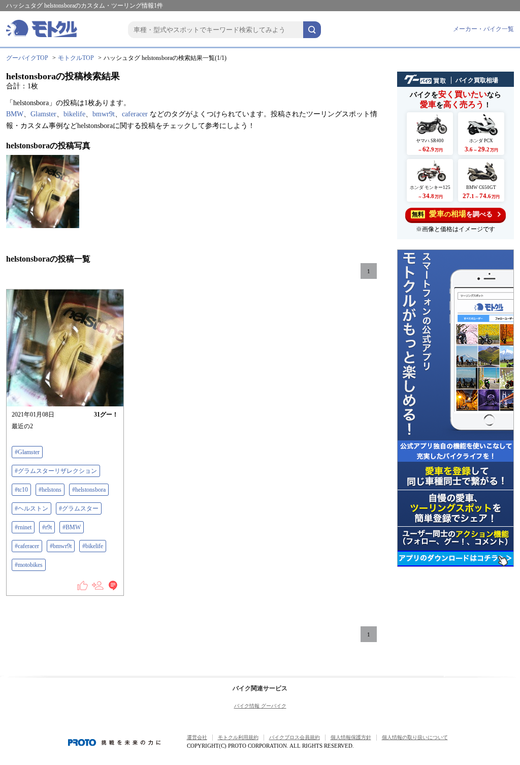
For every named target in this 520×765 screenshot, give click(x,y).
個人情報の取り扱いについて (415, 737)
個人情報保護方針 (351, 737)
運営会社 (197, 737)
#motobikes (29, 564)
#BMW (71, 527)
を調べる (452, 214)
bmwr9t (103, 114)
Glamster (43, 114)
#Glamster (27, 452)
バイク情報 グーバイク (260, 706)
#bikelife (92, 546)
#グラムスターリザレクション (56, 470)
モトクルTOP (76, 57)
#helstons (50, 489)
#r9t (47, 527)
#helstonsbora (89, 489)
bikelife (74, 114)
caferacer (135, 114)
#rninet (23, 527)
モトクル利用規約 (238, 737)
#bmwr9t (61, 546)
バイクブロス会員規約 (294, 737)
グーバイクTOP (27, 57)
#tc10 (21, 489)
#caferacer (27, 546)
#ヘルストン (31, 508)
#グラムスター (79, 508)
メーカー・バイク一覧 (483, 29)
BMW (14, 114)
